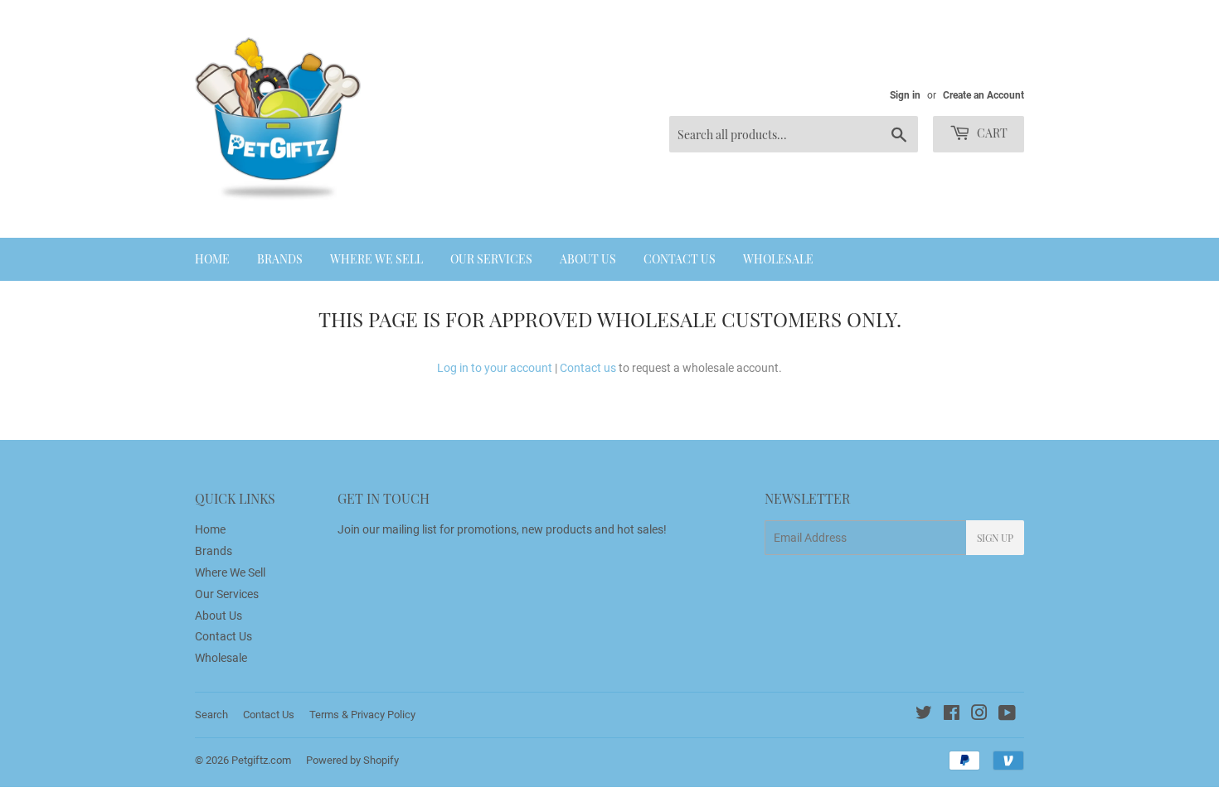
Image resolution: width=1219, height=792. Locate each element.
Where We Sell (376, 259)
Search (211, 714)
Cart (991, 133)
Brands (280, 259)
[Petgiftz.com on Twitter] (923, 715)
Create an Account (983, 95)
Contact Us (679, 259)
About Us (588, 259)
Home (212, 259)
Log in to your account (494, 367)
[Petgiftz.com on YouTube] (1007, 715)
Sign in (905, 95)
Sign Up (995, 537)
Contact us (588, 367)
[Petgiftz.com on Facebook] (951, 715)
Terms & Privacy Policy (362, 714)
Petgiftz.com (261, 760)
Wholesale (778, 259)
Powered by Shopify (352, 760)
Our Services (491, 259)
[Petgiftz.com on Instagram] (979, 715)
